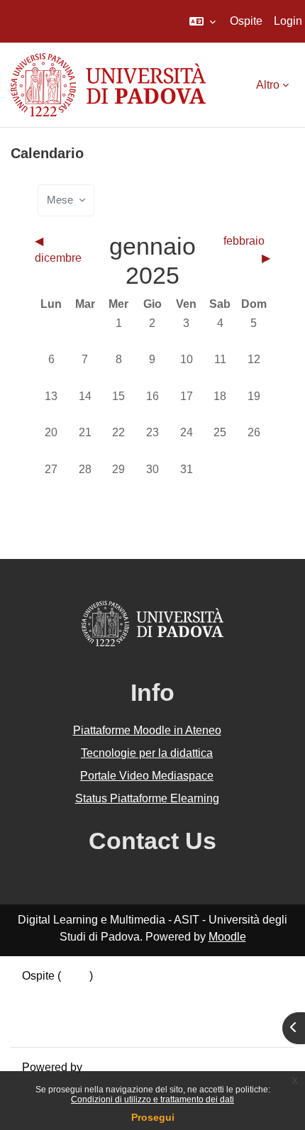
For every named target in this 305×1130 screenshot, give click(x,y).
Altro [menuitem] (267, 85)
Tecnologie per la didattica (147, 753)
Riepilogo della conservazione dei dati (118, 993)
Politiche (44, 1010)
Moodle (227, 937)
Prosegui (152, 1117)
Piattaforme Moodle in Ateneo (147, 730)
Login (288, 21)
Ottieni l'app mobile (70, 1027)
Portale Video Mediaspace (147, 776)
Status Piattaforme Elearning (147, 798)
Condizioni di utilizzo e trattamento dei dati (152, 1099)
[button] (202, 21)
